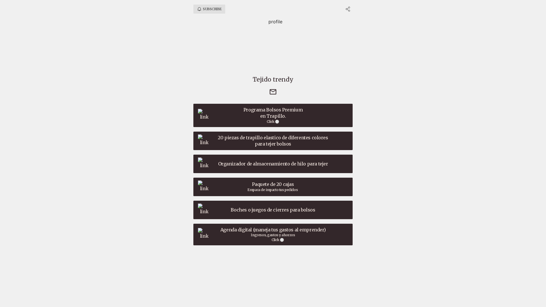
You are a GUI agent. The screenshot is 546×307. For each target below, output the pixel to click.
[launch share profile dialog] (348, 9)
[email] (273, 92)
